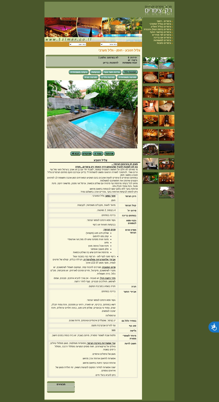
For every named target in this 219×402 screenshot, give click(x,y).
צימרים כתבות (164, 43)
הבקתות (96, 72)
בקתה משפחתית (78, 72)
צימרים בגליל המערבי (160, 24)
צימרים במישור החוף (160, 32)
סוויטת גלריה (107, 77)
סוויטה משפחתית (127, 77)
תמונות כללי (130, 72)
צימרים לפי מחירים (161, 35)
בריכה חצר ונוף (112, 72)
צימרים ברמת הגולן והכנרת (157, 29)
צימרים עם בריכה (162, 37)
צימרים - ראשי (164, 21)
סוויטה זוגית (91, 77)
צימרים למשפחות (162, 40)
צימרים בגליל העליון (161, 26)
